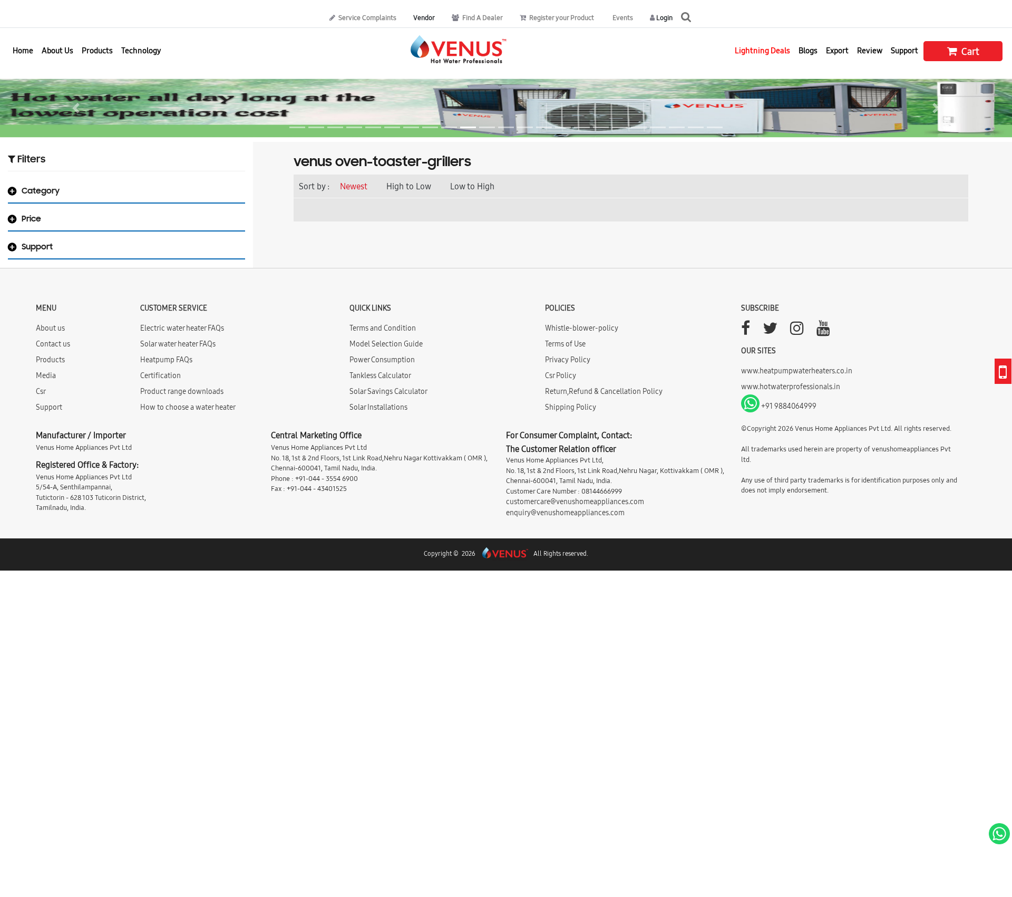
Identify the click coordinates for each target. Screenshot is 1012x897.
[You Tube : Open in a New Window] (823, 331)
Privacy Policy (567, 359)
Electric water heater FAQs (182, 328)
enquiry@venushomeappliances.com (565, 512)
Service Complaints (366, 17)
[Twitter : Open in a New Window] (770, 331)
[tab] (126, 194)
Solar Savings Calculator (388, 391)
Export (837, 50)
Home (23, 50)
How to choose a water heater (188, 407)
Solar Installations (378, 407)
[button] (76, 108)
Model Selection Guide (386, 344)
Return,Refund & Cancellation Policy (604, 391)
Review (869, 50)
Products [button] (97, 50)
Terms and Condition (382, 328)
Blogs (808, 50)
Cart (969, 51)
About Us (57, 50)
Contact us (53, 344)
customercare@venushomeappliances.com (575, 501)
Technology (141, 50)
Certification (160, 375)
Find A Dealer (482, 17)
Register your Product (561, 17)
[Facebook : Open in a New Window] (745, 331)
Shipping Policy (570, 407)
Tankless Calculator (380, 375)
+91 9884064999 (788, 406)
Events (622, 17)
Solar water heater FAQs (178, 344)
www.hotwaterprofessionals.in (790, 386)
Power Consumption (382, 359)
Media (46, 375)
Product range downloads (181, 391)
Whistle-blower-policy (581, 328)
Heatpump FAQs (166, 359)
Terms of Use (565, 344)
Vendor (424, 17)
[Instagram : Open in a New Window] (797, 331)
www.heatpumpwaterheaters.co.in (796, 370)
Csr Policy (560, 375)
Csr (41, 391)
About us (50, 328)
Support (904, 50)
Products (50, 359)
